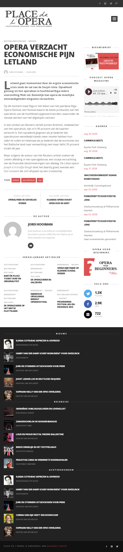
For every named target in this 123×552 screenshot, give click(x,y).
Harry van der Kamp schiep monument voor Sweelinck (47, 353)
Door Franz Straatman (26, 464)
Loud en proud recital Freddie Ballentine (40, 434)
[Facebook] (99, 3)
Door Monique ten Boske (27, 345)
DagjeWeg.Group (57, 546)
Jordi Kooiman (16, 72)
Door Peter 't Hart (24, 425)
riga (40, 180)
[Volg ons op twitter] (88, 294)
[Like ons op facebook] (88, 304)
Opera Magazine (90, 116)
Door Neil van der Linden (27, 370)
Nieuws (32, 41)
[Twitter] (111, 3)
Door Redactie (22, 357)
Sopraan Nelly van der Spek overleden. (38, 391)
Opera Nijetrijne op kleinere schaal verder (68, 270)
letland (16, 180)
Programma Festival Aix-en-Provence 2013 (66, 304)
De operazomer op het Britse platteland (14, 308)
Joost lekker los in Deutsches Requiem (38, 378)
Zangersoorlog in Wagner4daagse (36, 421)
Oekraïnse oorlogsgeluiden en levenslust (41, 408)
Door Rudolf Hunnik (25, 413)
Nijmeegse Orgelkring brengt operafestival (39, 297)
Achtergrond (11, 264)
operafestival (29, 180)
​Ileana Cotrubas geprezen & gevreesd (38, 340)
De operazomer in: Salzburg (41, 281)
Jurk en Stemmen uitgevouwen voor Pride (40, 366)
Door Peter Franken (24, 451)
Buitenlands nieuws (15, 41)
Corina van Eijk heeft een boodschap (37, 515)
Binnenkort (63, 264)
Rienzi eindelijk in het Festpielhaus (36, 447)
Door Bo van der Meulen (27, 396)
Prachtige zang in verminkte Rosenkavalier (41, 459)
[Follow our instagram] (88, 314)
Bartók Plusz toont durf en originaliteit (12, 278)
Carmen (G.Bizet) (93, 140)
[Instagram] (105, 3)
